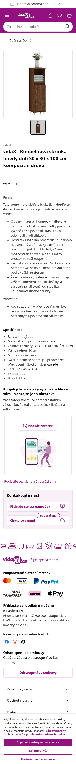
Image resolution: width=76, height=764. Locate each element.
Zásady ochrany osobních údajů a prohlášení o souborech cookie (35, 732)
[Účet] (50, 15)
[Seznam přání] (59, 15)
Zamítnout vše (38, 750)
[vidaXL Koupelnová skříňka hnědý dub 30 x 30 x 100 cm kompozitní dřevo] (38, 84)
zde (55, 364)
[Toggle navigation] (7, 15)
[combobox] (38, 27)
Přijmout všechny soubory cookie (38, 742)
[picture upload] (38, 452)
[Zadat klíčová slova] (67, 26)
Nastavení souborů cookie (38, 759)
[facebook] (7, 642)
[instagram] (15, 642)
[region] (38, 739)
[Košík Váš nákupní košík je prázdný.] (69, 15)
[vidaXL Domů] (26, 15)
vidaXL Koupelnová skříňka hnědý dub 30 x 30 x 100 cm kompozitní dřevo (35, 158)
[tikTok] (23, 642)
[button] (38, 689)
